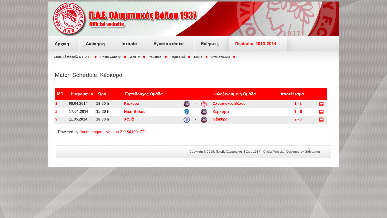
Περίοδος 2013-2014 (255, 43)
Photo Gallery (110, 56)
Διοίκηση (95, 43)
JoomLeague (91, 132)
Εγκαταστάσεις (169, 43)
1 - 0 (298, 111)
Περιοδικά (178, 56)
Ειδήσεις (210, 43)
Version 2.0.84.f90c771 (126, 132)
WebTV (135, 56)
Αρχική (62, 43)
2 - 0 (298, 119)
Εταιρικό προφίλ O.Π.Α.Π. (72, 56)
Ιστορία (129, 43)
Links (198, 56)
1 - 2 (298, 103)
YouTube (155, 56)
